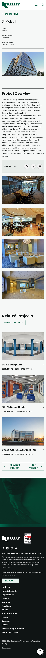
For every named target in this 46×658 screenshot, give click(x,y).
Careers (5, 598)
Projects (6, 587)
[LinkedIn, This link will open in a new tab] (7, 548)
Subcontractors (9, 613)
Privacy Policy (6, 648)
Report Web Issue (10, 632)
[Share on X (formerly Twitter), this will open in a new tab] (33, 166)
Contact (6, 621)
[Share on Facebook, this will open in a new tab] (26, 166)
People (5, 617)
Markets (6, 602)
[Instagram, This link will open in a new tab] (11, 548)
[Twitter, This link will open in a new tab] (16, 548)
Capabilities (8, 595)
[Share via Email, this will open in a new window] (39, 166)
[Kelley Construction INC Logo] (11, 5)
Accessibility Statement (13, 628)
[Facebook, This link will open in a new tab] (3, 548)
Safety (5, 625)
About (5, 610)
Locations (6, 606)
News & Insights (9, 591)
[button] (36, 5)
